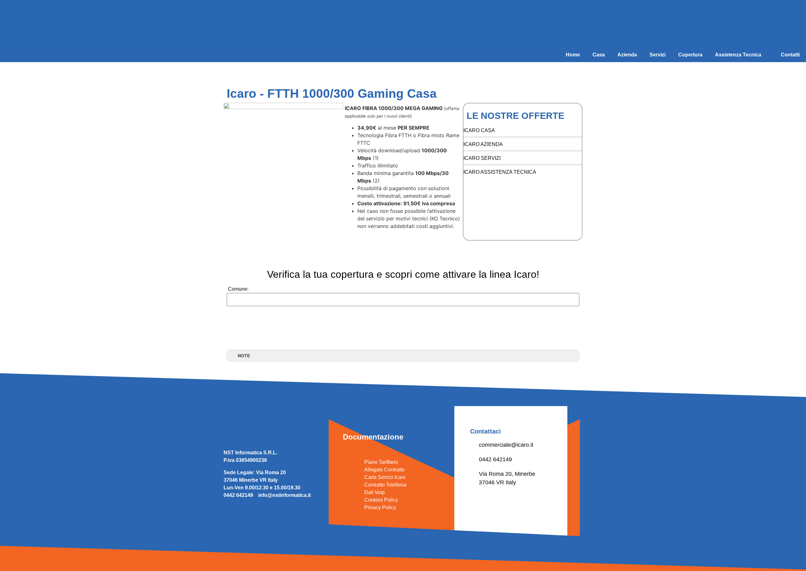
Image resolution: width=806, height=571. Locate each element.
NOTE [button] (244, 355)
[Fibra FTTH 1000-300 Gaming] (283, 172)
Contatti (790, 54)
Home (573, 54)
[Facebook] (233, 519)
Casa (599, 54)
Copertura (690, 54)
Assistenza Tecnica (738, 54)
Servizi (658, 54)
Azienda (627, 54)
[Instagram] (253, 519)
